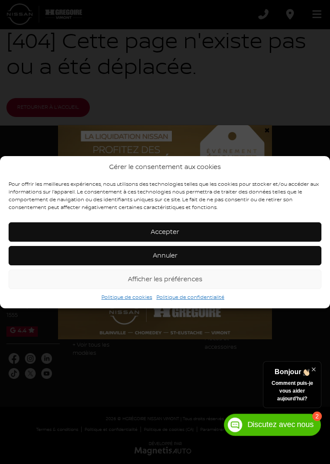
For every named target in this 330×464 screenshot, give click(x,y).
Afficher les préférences (165, 279)
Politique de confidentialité (190, 297)
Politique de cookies (126, 297)
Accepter (165, 232)
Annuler (165, 256)
